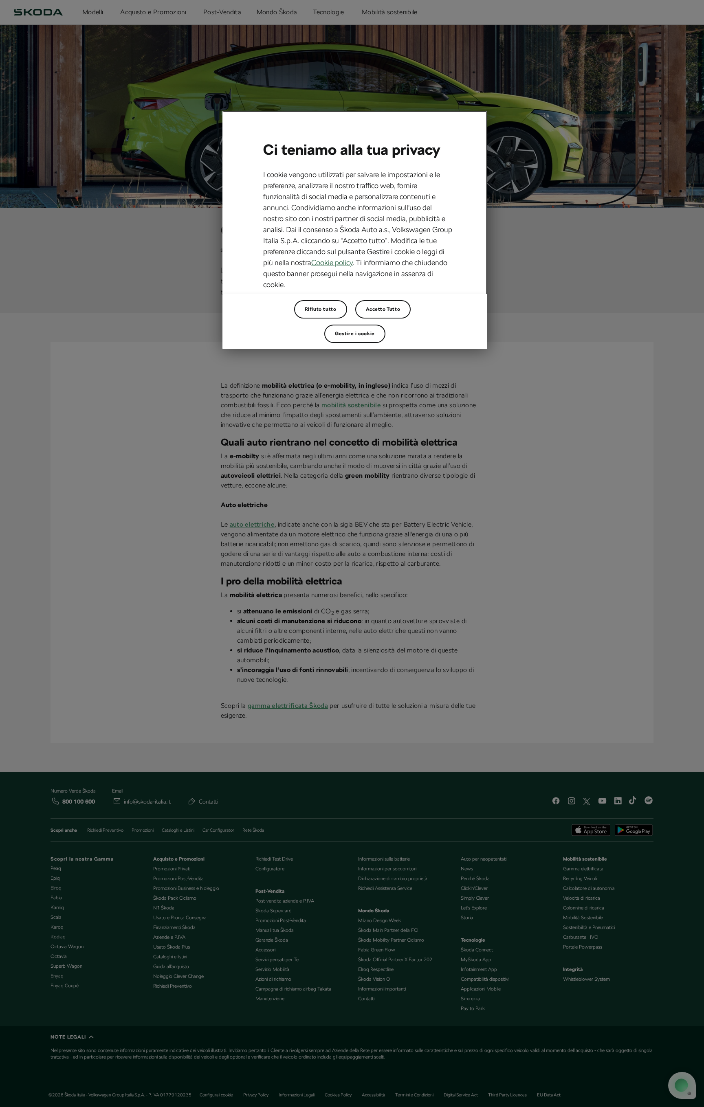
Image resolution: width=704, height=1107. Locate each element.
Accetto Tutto (383, 309)
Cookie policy (332, 262)
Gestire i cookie (355, 333)
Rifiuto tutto (321, 309)
